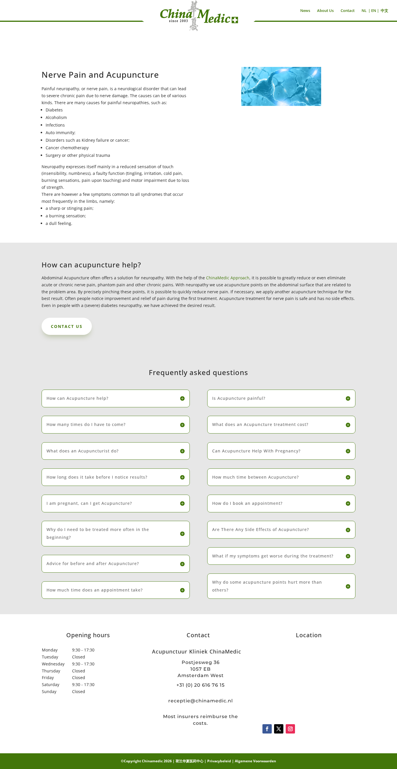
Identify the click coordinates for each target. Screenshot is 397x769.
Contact (348, 10)
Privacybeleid (219, 761)
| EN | (373, 10)
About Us (325, 10)
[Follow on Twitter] (278, 729)
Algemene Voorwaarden (255, 761)
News (305, 10)
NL (364, 10)
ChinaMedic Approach (227, 277)
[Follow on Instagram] (290, 729)
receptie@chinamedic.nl (200, 701)
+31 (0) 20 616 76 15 (200, 685)
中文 (384, 10)
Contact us (67, 326)
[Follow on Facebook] (267, 729)
